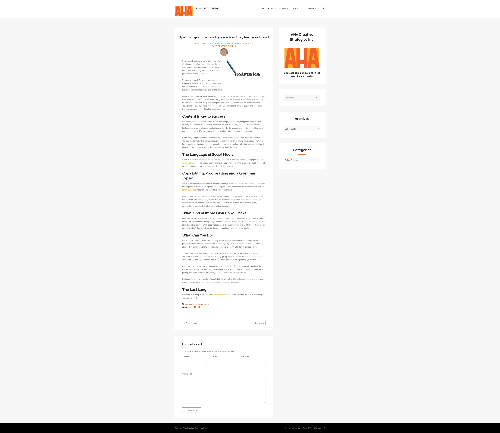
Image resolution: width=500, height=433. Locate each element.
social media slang (190, 162)
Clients (294, 8)
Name (186, 357)
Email (216, 357)
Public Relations (233, 43)
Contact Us (313, 8)
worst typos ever (219, 294)
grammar (188, 304)
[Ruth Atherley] (224, 52)
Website (245, 357)
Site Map (317, 428)
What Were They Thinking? (224, 46)
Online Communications (212, 43)
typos (206, 304)
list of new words (189, 189)
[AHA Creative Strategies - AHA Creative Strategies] (183, 11)
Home (262, 8)
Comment (187, 374)
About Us (272, 8)
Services (283, 8)
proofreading (198, 304)
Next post (258, 323)
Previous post (191, 323)
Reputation (248, 43)
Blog (303, 8)
